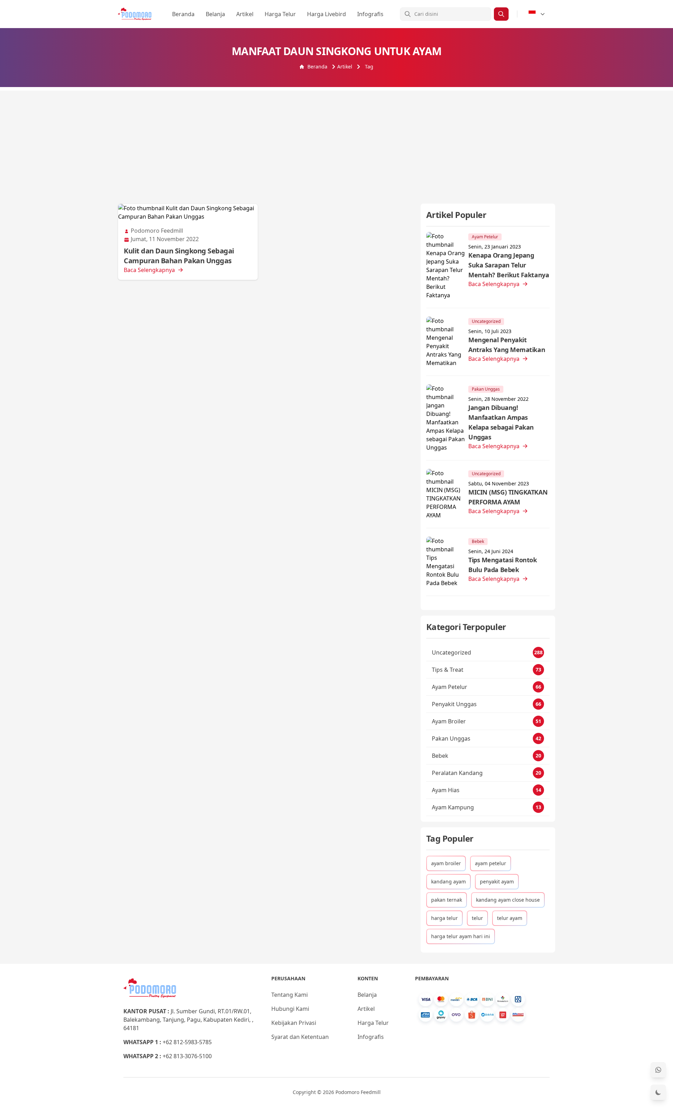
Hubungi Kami (290, 1009)
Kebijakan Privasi (293, 1023)
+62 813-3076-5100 (187, 1056)
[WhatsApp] (658, 1070)
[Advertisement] (336, 140)
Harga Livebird (326, 14)
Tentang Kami (289, 995)
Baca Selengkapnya (149, 270)
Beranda (183, 14)
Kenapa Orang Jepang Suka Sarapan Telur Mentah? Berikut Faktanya (508, 265)
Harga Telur (280, 14)
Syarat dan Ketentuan (300, 1037)
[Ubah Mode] (658, 1092)
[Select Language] (537, 14)
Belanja (215, 14)
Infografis (370, 14)
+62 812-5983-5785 (187, 1042)
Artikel (244, 14)
